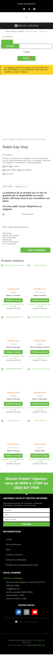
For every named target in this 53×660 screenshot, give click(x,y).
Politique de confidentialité (16, 560)
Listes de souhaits (26, 4)
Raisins (30, 139)
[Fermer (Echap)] (37, 656)
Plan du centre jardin (13, 544)
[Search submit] (7, 42)
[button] (28, 26)
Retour (8, 549)
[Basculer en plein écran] (16, 656)
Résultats (10, 46)
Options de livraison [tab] (11, 235)
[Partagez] (27, 656)
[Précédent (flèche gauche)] (5, 658)
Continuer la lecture (13, 300)
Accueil (5, 139)
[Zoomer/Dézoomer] (5, 656)
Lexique (9, 539)
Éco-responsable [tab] (9, 237)
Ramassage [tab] (7, 233)
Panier (27, 52)
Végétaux (12, 139)
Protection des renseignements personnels (22, 565)
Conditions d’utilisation (14, 555)
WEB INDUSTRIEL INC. (36, 645)
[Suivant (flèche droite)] (16, 658)
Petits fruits (22, 139)
